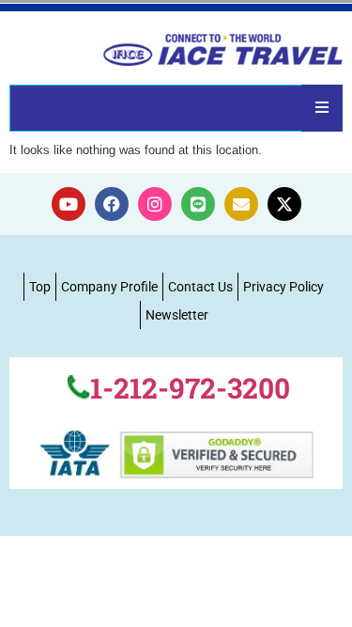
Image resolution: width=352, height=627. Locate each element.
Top (40, 286)
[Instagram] (155, 204)
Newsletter (176, 314)
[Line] (198, 204)
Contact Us (200, 286)
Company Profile (109, 286)
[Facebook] (112, 204)
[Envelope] (241, 204)
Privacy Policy (283, 286)
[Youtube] (68, 204)
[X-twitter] (284, 204)
